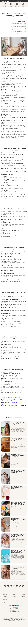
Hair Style (5, 597)
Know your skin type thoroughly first (18, 23)
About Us (23, 594)
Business (14, 596)
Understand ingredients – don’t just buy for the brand (15, 24)
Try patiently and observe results (19, 33)
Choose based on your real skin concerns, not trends (16, 28)
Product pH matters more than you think (18, 26)
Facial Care (5, 599)
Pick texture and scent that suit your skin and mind (16, 29)
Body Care (5, 594)
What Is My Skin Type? (14, 400)
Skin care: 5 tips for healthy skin (15, 397)
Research (14, 592)
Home (23, 592)
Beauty (14, 594)
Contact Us (23, 596)
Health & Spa (5, 602)
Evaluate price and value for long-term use (17, 31)
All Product (5, 592)
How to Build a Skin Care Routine (14, 399)
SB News (14, 597)
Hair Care (5, 596)
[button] (19, 1)
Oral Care (5, 601)
